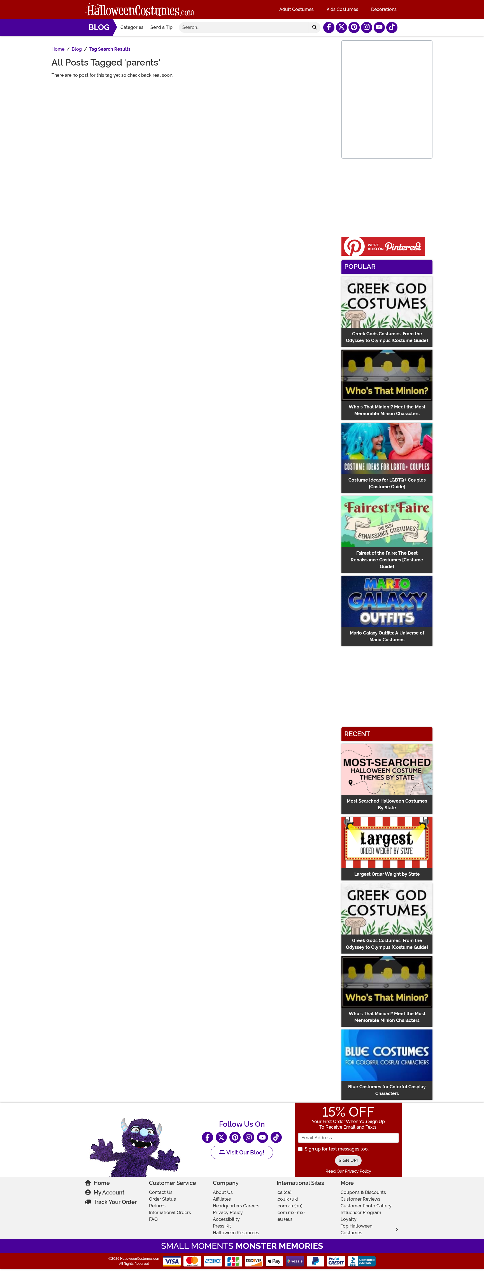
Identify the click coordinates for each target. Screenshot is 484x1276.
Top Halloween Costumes (356, 1229)
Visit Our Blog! (244, 1152)
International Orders (170, 1212)
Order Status (162, 1199)
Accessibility (226, 1219)
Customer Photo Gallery (366, 1205)
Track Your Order (115, 1202)
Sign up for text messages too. (337, 1149)
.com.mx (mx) (291, 1212)
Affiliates (222, 1199)
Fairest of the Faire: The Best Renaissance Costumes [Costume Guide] (387, 559)
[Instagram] (366, 27)
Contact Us (161, 1192)
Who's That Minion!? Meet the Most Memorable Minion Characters (387, 410)
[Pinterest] (354, 27)
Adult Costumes (296, 9)
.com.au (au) (289, 1205)
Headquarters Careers (236, 1205)
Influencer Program (361, 1212)
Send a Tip (161, 27)
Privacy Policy (228, 1212)
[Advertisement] (194, 122)
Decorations (384, 9)
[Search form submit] (314, 27)
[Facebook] (328, 27)
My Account (109, 1192)
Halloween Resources (236, 1232)
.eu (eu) (284, 1219)
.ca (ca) (284, 1192)
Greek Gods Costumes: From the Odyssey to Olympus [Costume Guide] (387, 337)
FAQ (153, 1219)
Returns (157, 1205)
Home (102, 1183)
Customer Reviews (360, 1199)
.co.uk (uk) (287, 1199)
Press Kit (222, 1226)
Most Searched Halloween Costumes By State (387, 804)
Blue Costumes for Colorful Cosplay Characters (387, 1090)
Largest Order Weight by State (387, 874)
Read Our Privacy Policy (348, 1171)
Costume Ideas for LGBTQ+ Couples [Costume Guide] (387, 483)
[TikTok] (391, 27)
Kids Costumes (342, 9)
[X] (341, 27)
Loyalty (349, 1219)
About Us (223, 1192)
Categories (131, 27)
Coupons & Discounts (363, 1192)
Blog (99, 27)
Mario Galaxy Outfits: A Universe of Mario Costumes (387, 636)
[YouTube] (379, 27)
